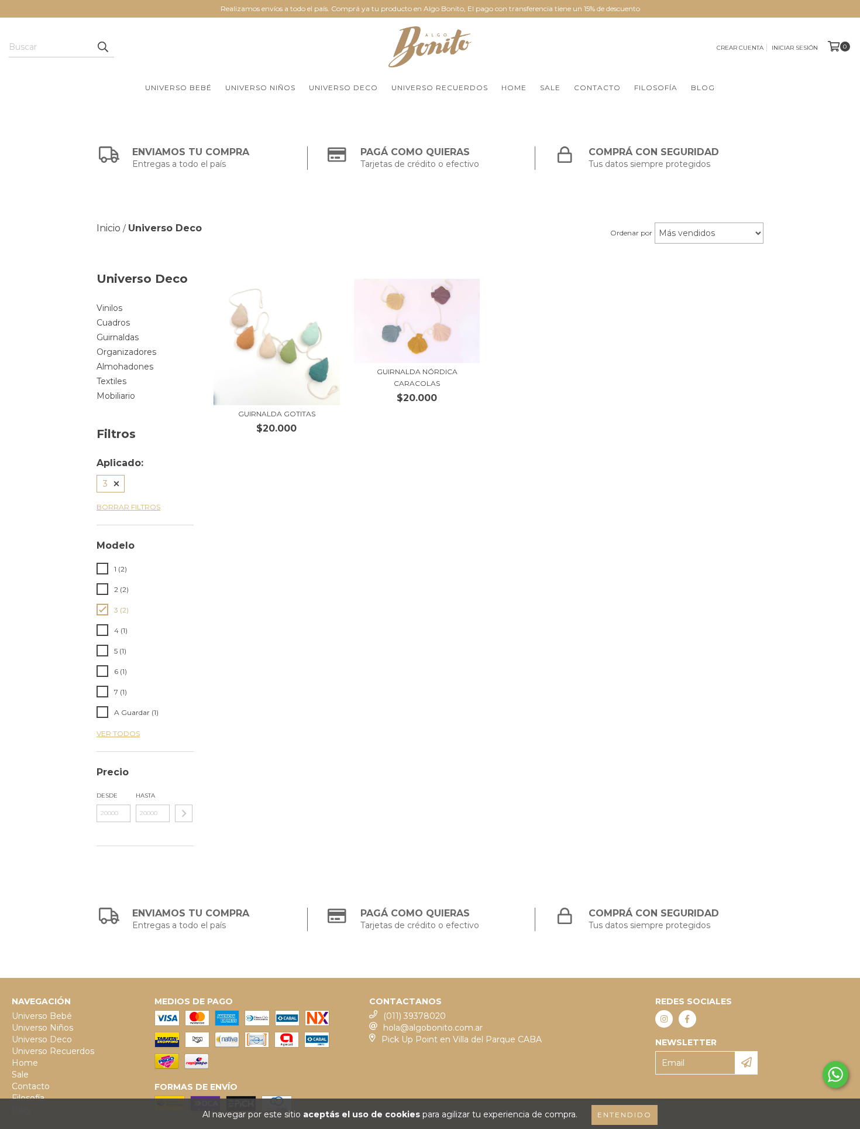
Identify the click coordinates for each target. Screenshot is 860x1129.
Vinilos (109, 308)
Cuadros (113, 322)
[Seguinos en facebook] (687, 1019)
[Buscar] (102, 46)
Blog (703, 87)
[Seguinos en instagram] (664, 1019)
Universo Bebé (178, 87)
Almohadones (125, 366)
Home (514, 87)
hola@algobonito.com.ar (433, 1027)
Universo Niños (260, 87)
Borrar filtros (128, 506)
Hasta (145, 795)
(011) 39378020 (414, 1016)
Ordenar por (631, 232)
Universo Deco (343, 87)
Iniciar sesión (795, 48)
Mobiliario (116, 396)
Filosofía (655, 87)
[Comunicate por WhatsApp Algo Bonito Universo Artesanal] (835, 1074)
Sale (550, 87)
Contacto (597, 87)
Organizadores (126, 352)
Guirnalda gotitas (276, 413)
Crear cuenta (740, 48)
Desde (107, 795)
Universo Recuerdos (439, 87)
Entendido (624, 1114)
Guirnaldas (118, 337)
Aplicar (183, 813)
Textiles (111, 381)
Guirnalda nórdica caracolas (417, 377)
